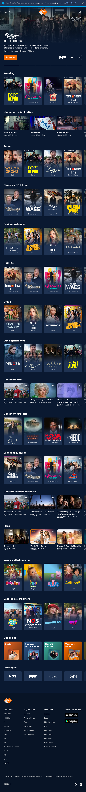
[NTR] (53, 676)
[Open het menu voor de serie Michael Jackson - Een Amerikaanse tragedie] (60, 419)
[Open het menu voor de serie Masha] (20, 565)
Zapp (46, 718)
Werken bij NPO (29, 730)
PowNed (6, 751)
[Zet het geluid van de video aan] (71, 57)
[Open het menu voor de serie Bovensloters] (40, 230)
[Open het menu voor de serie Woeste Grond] (20, 152)
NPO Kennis (48, 734)
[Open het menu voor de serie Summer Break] (20, 604)
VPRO (6, 755)
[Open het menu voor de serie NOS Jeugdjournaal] (40, 604)
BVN (45, 726)
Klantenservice (29, 734)
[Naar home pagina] (43, 12)
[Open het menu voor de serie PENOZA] (20, 346)
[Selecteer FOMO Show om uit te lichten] (43, 65)
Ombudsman (48, 742)
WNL (5, 759)
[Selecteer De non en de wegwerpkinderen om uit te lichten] (58, 65)
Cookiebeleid (49, 776)
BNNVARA (7, 718)
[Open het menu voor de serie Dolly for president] (60, 79)
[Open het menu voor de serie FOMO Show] (80, 79)
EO (4, 722)
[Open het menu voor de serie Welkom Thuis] (80, 604)
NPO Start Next (49, 722)
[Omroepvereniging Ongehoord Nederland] (73, 676)
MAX (5, 734)
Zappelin (47, 714)
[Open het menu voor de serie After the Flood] (60, 230)
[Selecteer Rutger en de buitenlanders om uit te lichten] (11, 65)
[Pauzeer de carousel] (79, 57)
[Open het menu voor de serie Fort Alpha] (20, 79)
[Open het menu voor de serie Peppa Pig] (60, 565)
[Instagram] (81, 785)
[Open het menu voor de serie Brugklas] (60, 604)
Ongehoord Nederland (11, 747)
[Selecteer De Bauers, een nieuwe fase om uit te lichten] (26, 65)
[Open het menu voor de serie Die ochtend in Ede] (80, 419)
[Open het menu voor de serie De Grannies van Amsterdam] (40, 79)
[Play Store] (71, 721)
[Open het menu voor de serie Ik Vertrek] (80, 230)
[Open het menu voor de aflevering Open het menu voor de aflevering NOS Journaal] (26, 118)
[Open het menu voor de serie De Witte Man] (20, 419)
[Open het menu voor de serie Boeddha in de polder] (20, 230)
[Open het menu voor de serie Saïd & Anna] (80, 565)
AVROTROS (7, 714)
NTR (5, 742)
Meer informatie (71, 3)
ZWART (6, 763)
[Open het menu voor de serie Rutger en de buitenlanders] (60, 191)
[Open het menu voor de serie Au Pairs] (80, 458)
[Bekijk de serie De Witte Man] (13, 431)
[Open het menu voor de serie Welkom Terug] (80, 191)
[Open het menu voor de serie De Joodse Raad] (60, 346)
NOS (5, 738)
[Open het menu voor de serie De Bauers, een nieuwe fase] (20, 191)
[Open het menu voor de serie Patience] (60, 307)
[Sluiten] (83, 3)
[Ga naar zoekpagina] (74, 11)
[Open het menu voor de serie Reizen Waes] (40, 191)
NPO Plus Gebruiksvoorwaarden (32, 776)
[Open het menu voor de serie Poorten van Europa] (40, 419)
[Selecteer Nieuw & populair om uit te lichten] (74, 65)
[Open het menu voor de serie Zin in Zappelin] (40, 565)
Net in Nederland (50, 747)
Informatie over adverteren (64, 776)
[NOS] (13, 676)
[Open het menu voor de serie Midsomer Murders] (20, 307)
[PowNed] (33, 676)
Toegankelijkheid (29, 718)
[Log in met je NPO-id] (80, 11)
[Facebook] (75, 785)
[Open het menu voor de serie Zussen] (60, 152)
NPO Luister (48, 730)
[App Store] (71, 715)
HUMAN (6, 726)
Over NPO (27, 714)
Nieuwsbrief (28, 726)
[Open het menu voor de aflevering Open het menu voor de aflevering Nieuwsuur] (53, 118)
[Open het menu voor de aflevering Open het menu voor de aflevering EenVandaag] (80, 118)
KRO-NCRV (7, 730)
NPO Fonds (48, 738)
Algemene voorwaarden (12, 776)
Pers (25, 722)
